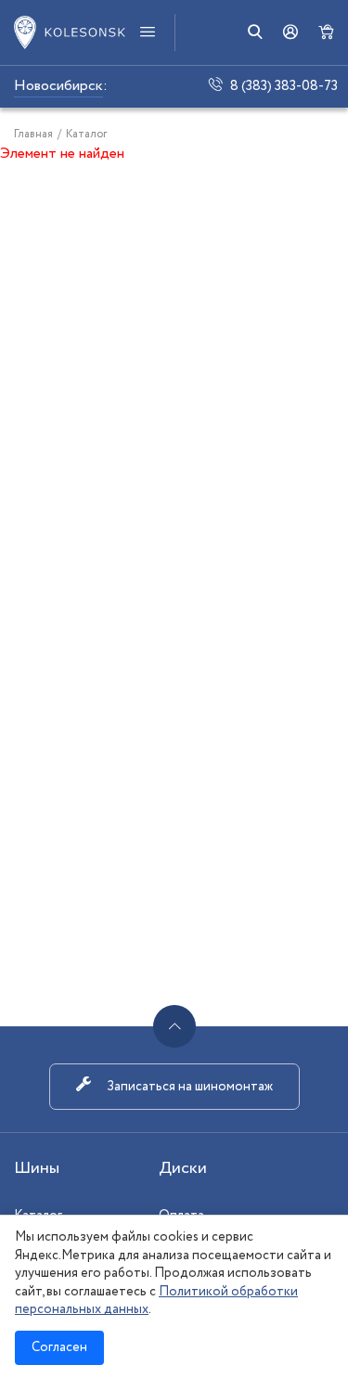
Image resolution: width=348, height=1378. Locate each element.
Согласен (59, 1347)
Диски (183, 1168)
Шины (36, 1168)
